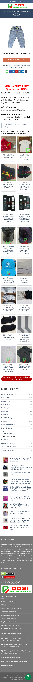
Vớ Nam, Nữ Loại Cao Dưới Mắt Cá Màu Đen (8, 337)
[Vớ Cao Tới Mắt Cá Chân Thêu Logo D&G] (24, 267)
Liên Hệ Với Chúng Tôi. (8, 601)
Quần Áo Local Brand (8, 443)
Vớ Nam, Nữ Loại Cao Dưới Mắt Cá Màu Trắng (8, 309)
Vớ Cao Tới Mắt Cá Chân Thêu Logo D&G (24, 280)
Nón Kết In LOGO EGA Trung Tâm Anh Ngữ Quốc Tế (8, 280)
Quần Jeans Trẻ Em (25, 11)
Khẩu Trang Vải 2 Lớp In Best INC (8, 156)
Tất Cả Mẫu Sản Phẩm (14, 65)
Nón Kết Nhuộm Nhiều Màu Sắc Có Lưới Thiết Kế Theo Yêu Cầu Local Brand (24, 250)
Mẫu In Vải (4, 411)
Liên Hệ (26, 1)
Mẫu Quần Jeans (14, 11)
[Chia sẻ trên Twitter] (13, 71)
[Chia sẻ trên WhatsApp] (7, 71)
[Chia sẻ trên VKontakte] (19, 71)
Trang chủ (6, 11)
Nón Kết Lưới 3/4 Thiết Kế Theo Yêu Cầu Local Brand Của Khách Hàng (8, 250)
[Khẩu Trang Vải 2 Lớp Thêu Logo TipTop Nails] (8, 172)
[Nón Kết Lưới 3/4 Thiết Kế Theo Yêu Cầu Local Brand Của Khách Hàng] (8, 235)
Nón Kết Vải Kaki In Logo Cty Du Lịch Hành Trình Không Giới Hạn (24, 187)
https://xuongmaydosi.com (13, 657)
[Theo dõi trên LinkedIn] (15, 582)
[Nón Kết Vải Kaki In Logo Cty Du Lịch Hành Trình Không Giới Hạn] (24, 172)
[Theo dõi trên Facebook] (2, 582)
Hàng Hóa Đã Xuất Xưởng (9, 394)
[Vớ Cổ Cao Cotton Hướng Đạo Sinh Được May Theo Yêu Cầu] (24, 324)
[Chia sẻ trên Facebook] (10, 71)
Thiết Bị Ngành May (7, 450)
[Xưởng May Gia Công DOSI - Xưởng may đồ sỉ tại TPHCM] (17, 6)
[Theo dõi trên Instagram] (6, 582)
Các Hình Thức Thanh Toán (10, 625)
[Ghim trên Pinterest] (16, 71)
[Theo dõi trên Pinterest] (12, 582)
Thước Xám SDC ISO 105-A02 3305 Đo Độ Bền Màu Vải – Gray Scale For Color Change (24, 218)
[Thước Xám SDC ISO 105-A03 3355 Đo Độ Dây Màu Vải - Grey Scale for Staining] (8, 203)
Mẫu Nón (4, 421)
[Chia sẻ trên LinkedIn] (22, 71)
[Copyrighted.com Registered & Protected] (8, 578)
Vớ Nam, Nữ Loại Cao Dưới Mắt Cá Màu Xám (24, 309)
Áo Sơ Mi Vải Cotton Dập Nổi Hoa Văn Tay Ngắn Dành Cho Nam (8, 369)
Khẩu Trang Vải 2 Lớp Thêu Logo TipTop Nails (8, 186)
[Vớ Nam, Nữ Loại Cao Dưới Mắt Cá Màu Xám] (24, 295)
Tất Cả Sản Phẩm (10, 1)
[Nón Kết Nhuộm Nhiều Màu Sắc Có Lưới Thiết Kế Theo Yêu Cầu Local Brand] (24, 235)
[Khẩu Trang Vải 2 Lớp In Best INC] (8, 144)
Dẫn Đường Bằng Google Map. (11, 628)
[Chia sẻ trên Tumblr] (26, 71)
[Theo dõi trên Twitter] (9, 582)
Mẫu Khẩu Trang (6, 418)
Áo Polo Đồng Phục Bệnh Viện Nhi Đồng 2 (24, 157)
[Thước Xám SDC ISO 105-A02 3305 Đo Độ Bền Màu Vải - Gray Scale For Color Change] (24, 203)
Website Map (5, 605)
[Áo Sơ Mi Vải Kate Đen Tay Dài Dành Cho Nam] (24, 354)
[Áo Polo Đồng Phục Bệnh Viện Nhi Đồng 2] (24, 144)
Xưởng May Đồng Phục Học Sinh (11, 608)
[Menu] (2, 6)
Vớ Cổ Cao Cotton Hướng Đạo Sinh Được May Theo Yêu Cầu (24, 338)
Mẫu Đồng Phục (6, 408)
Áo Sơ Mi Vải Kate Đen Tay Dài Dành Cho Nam (24, 368)
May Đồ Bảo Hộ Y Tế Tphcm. (10, 622)
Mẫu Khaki (4, 414)
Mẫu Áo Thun (5, 404)
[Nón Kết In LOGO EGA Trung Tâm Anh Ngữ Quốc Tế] (8, 267)
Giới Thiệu (19, 1)
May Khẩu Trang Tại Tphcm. (10, 615)
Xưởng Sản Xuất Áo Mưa (9, 618)
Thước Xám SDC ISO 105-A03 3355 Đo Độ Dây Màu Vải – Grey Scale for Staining (8, 218)
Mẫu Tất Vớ (5, 440)
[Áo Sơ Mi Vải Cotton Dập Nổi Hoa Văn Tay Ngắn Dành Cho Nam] (8, 354)
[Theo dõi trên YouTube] (18, 582)
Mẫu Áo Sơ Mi (5, 401)
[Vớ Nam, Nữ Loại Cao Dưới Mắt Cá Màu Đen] (8, 324)
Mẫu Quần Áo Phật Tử (8, 425)
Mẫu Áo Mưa (5, 398)
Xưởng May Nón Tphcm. (9, 611)
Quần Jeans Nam (8, 431)
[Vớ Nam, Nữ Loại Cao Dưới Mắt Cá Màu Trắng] (8, 295)
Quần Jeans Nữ (7, 433)
